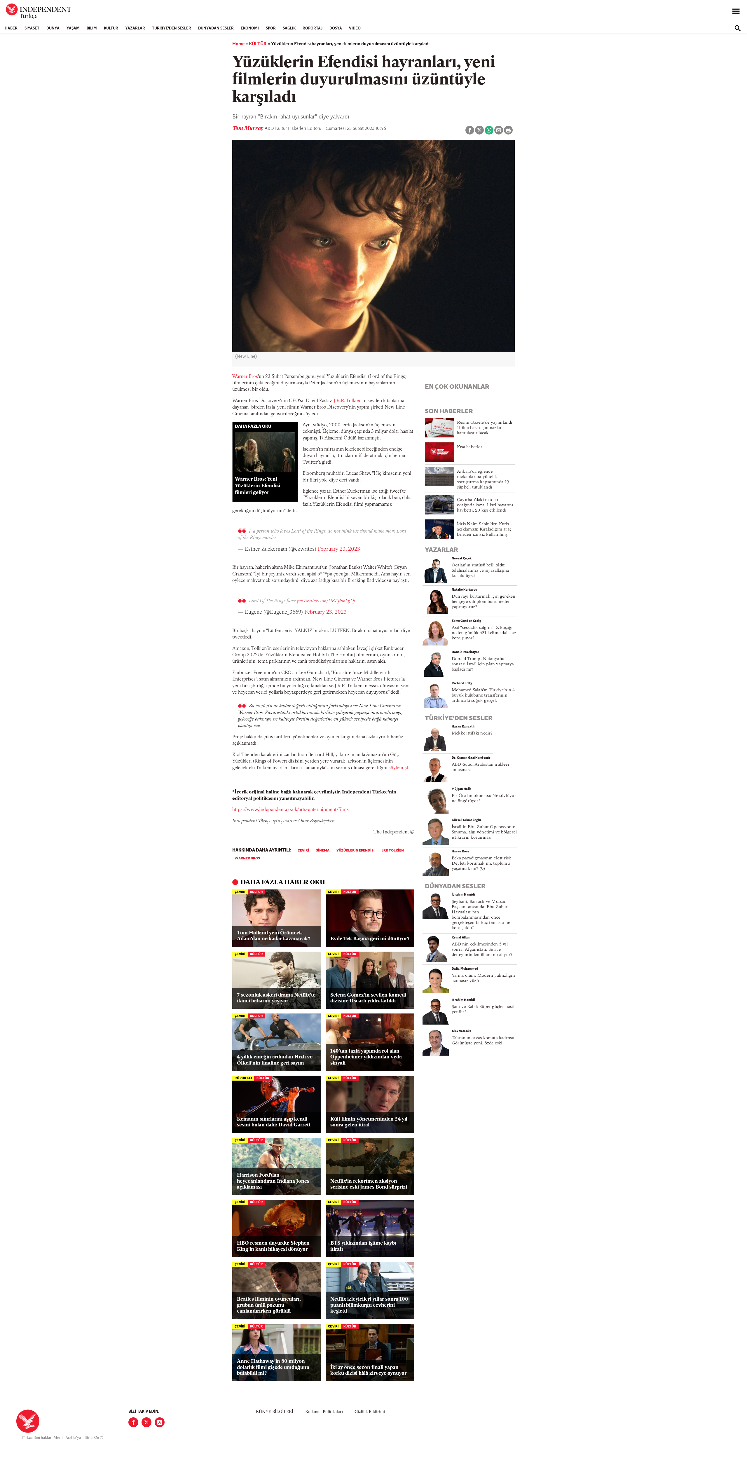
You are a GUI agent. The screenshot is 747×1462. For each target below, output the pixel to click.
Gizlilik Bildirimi (370, 1412)
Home (238, 44)
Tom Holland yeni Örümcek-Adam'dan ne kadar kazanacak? (273, 936)
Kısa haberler (469, 447)
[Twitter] (146, 1422)
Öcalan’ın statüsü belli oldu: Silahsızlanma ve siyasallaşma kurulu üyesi (480, 570)
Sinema (322, 850)
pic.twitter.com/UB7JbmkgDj (326, 601)
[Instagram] (160, 1422)
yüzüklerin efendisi (355, 850)
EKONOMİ (250, 28)
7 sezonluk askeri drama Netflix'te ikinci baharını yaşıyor (276, 998)
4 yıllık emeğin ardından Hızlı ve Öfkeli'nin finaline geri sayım (275, 1060)
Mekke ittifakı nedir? (472, 733)
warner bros (247, 858)
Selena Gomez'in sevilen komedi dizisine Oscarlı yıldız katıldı (368, 998)
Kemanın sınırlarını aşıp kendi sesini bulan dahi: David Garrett (273, 1122)
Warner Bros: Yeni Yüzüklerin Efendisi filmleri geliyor (257, 486)
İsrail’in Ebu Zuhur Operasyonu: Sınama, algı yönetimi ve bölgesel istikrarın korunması (484, 832)
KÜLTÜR (111, 28)
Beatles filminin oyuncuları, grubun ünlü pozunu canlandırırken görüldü (269, 1305)
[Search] (737, 28)
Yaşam (73, 28)
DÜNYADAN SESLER (216, 28)
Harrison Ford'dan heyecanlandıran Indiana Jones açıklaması (273, 1181)
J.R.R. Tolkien (348, 401)
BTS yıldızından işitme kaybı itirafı (363, 1246)
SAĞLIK (289, 28)
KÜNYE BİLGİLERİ (274, 1412)
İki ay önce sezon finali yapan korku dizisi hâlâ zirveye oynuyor (368, 1370)
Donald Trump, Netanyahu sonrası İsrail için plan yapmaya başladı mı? (483, 664)
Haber (11, 28)
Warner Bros (245, 376)
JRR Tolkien (393, 850)
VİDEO (355, 28)
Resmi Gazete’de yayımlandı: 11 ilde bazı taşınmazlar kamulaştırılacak (485, 428)
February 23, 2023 (339, 549)
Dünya (53, 28)
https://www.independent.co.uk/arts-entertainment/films (290, 809)
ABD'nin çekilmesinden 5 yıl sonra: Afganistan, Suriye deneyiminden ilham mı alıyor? (482, 949)
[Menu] (736, 11)
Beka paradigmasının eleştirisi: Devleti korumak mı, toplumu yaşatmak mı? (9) (481, 863)
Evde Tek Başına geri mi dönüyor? (369, 938)
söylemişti (399, 768)
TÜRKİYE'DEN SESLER (171, 28)
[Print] (508, 130)
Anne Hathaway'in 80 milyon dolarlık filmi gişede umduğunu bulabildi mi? (273, 1367)
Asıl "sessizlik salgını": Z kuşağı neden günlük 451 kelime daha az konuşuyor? (484, 633)
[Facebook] (133, 1422)
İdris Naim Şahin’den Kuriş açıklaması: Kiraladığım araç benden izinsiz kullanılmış (484, 529)
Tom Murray (248, 128)
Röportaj (312, 28)
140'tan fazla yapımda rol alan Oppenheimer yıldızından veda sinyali (366, 1057)
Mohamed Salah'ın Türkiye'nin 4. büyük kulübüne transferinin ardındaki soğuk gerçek (484, 695)
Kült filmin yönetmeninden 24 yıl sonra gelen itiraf (368, 1122)
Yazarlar (135, 28)
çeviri (303, 850)
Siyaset (32, 28)
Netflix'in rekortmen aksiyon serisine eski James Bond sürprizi (368, 1184)
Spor (271, 28)
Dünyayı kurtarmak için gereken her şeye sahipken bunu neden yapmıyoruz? (484, 601)
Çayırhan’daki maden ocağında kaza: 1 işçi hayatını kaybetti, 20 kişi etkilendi (485, 505)
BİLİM (92, 28)
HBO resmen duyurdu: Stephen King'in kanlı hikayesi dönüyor (273, 1246)
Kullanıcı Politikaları (324, 1412)
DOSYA (335, 28)
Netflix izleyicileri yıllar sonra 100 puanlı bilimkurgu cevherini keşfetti (369, 1305)
